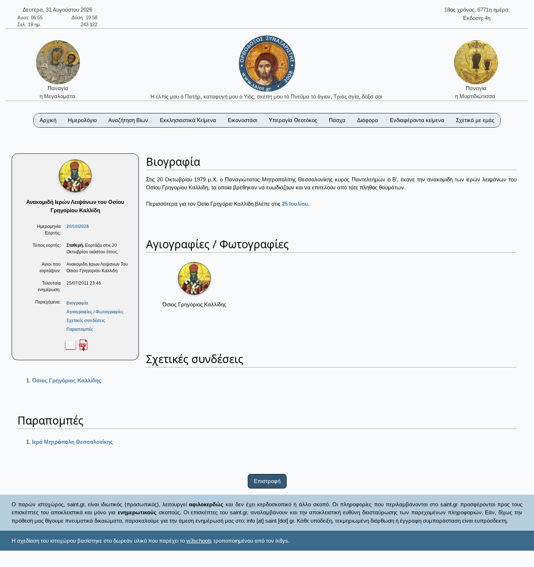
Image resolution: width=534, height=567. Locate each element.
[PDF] (83, 344)
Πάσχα (337, 120)
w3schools (199, 541)
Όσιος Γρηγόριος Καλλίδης (66, 380)
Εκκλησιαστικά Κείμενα (188, 120)
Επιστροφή (267, 481)
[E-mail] (70, 344)
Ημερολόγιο (82, 120)
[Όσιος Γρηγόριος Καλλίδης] (194, 278)
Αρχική (48, 120)
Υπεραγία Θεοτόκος (293, 120)
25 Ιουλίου (295, 204)
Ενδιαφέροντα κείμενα (417, 120)
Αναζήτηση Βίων (128, 120)
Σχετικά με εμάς (475, 120)
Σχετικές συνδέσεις (85, 320)
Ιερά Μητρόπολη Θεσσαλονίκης (72, 442)
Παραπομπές (79, 329)
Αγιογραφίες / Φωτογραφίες (95, 311)
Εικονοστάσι (242, 120)
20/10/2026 (77, 226)
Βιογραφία (77, 303)
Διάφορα (367, 120)
